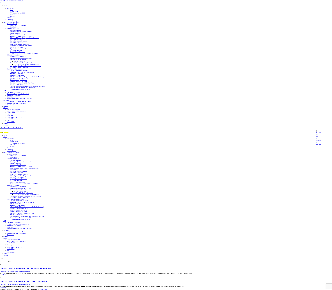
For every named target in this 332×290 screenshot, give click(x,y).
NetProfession (43, 289)
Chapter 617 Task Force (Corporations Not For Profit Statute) (27, 77)
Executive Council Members (18, 25)
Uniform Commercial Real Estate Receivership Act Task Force (27, 86)
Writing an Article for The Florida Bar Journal (19, 98)
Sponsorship (6, 123)
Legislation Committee (16, 42)
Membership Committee (17, 47)
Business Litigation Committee (18, 59)
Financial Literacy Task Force (18, 80)
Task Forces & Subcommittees (15, 69)
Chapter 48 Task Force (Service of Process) (22, 72)
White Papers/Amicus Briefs (14, 117)
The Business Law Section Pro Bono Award (19, 101)
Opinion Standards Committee (18, 49)
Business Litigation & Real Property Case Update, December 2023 (23, 281)
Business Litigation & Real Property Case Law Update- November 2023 (25, 268)
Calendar (5, 106)
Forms (8, 120)
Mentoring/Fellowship (16, 39)
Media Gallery (11, 119)
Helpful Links (11, 122)
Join (11, 10)
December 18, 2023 (5, 271)
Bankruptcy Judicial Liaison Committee (21, 31)
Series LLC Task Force (16, 84)
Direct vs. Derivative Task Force (19, 78)
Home (5, 5)
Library (5, 108)
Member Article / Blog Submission (16, 111)
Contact (5, 125)
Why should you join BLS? (17, 13)
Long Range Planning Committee (19, 44)
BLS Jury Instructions (20, 61)
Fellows (12, 14)
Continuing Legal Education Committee (21, 36)
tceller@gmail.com (16, 271)
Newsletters (10, 115)
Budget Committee (15, 33)
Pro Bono (6, 100)
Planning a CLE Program (14, 95)
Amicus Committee (15, 30)
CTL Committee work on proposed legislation (26, 64)
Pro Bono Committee (16, 50)
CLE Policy (10, 97)
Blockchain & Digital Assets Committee (21, 58)
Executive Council (12, 24)
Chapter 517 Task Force (17, 73)
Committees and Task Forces (11, 22)
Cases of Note (11, 112)
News (8, 114)
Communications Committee (18, 35)
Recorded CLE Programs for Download (18, 94)
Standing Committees (13, 28)
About (5, 7)
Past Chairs (13, 27)
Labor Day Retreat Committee (18, 41)
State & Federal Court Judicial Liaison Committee (24, 53)
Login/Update (14, 11)
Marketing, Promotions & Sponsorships (21, 45)
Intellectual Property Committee (19, 67)
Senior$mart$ (10, 105)
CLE (4, 91)
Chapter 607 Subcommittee (17, 75)
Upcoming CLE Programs (14, 92)
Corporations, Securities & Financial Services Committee (25, 66)
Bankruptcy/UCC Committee (18, 56)
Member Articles (25, 271)
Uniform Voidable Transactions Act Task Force (23, 87)
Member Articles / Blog (13, 109)
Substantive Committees (13, 55)
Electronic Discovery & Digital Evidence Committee (24, 38)
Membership (10, 8)
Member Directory (12, 21)
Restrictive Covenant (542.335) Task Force (22, 83)
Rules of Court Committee (17, 52)
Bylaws (9, 17)
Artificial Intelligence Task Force (19, 70)
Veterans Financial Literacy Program (17, 103)
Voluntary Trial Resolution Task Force (20, 89)
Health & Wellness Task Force (18, 81)
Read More (3, 274)
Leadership (10, 19)
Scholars (12, 16)
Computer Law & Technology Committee (21, 63)
